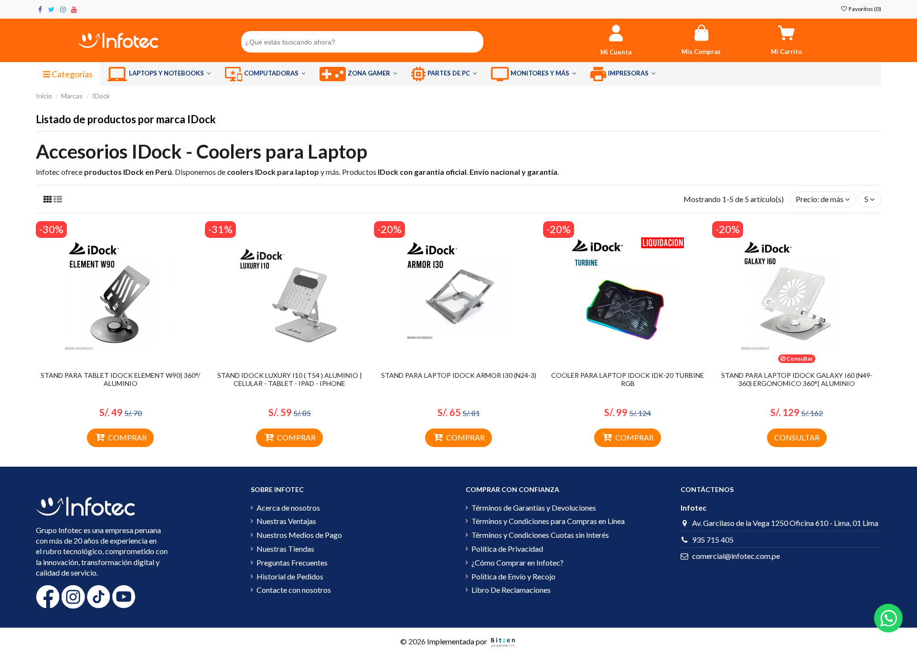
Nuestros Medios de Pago (299, 534)
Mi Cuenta (615, 52)
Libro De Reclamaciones (511, 589)
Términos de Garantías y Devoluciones (533, 507)
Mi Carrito (786, 51)
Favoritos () (864, 8)
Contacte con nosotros (293, 589)
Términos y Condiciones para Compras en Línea (548, 520)
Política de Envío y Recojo (513, 576)
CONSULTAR (797, 437)
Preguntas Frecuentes (292, 562)
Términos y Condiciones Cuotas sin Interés (540, 534)
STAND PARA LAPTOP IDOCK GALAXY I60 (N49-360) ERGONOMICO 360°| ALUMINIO (797, 379)
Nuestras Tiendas (285, 548)
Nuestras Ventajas (286, 520)
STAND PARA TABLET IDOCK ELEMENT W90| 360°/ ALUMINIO (120, 379)
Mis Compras (701, 51)
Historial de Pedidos (289, 576)
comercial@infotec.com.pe (736, 555)
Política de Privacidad (507, 548)
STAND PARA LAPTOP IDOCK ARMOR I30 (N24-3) (458, 375)
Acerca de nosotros (288, 507)
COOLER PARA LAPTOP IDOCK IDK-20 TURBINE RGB (627, 379)
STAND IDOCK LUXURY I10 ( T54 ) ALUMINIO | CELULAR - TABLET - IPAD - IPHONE (289, 379)
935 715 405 (713, 539)
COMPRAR (127, 437)
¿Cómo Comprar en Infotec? (517, 562)
